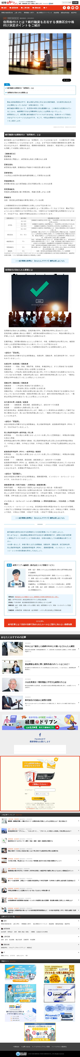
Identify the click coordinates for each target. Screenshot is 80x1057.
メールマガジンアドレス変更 (41, 1046)
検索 (76, 2)
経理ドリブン (10, 2)
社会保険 (11, 939)
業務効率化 (4, 947)
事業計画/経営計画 (7, 12)
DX (27, 955)
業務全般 (38, 8)
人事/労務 (26, 8)
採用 (2, 939)
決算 (15, 932)
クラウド (12, 955)
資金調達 (56, 12)
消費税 (33, 932)
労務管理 (26, 939)
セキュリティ (20, 955)
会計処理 (3, 932)
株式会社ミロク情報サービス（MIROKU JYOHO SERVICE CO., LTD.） (37, 597)
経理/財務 (15, 8)
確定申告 (74, 12)
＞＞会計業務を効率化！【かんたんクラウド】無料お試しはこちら (40, 261)
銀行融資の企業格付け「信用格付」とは (20, 88)
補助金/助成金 (65, 12)
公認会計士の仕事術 (42, 932)
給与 (6, 939)
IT (46, 8)
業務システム (5, 955)
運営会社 (16, 1046)
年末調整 (32, 939)
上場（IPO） (18, 12)
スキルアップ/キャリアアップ (17, 947)
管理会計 (10, 932)
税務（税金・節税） (23, 932)
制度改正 (29, 947)
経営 (5, 8)
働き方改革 (19, 939)
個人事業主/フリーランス (44, 12)
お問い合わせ (26, 1046)
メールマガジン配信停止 (60, 1046)
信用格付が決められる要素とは (17, 92)
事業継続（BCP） (29, 12)
